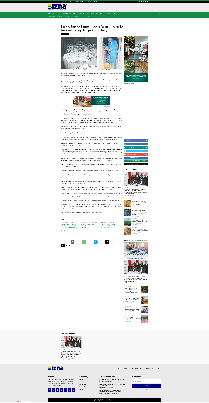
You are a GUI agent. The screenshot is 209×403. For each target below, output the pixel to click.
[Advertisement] (136, 112)
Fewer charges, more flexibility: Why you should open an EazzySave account (111, 390)
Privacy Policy (149, 389)
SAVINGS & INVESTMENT (105, 393)
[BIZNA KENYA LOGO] (65, 7)
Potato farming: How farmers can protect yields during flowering (139, 222)
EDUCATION (102, 387)
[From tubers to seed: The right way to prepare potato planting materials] (127, 203)
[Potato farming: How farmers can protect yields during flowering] (127, 222)
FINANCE (126, 187)
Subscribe (144, 154)
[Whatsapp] (73, 390)
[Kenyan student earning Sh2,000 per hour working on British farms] (144, 319)
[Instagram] (143, 1)
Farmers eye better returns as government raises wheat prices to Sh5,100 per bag (140, 231)
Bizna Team (126, 195)
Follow (145, 144)
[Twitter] (139, 1)
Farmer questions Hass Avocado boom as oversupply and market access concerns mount (131, 290)
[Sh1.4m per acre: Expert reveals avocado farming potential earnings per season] (127, 212)
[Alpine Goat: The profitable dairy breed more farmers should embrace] (144, 300)
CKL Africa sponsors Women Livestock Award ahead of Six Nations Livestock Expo (132, 309)
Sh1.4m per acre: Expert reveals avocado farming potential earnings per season (139, 212)
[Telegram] (141, 1)
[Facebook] (137, 1)
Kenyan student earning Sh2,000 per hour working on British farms (133, 319)
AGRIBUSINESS (65, 34)
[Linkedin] (145, 1)
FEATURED (101, 381)
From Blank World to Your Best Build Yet (111, 379)
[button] (159, 14)
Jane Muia (81, 34)
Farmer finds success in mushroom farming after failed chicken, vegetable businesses (109, 224)
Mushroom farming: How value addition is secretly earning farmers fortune (89, 224)
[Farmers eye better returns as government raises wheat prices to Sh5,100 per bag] (127, 231)
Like (146, 140)
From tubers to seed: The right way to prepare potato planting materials (140, 203)
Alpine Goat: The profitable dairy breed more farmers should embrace (132, 300)
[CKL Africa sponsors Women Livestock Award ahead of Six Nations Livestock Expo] (144, 309)
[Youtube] (147, 1)
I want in (146, 385)
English (21, 401)
